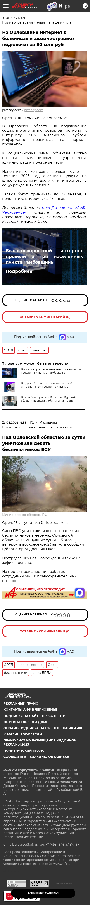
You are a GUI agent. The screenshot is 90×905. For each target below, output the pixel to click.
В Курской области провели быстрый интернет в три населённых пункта (46, 385)
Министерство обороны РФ (24, 515)
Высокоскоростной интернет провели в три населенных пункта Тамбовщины (44, 256)
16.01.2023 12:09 (13, 18)
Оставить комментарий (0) (45, 317)
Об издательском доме (25, 722)
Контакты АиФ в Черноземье (30, 710)
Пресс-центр (53, 716)
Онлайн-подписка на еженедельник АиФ (42, 728)
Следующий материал (43, 893)
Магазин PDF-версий (22, 734)
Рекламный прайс (20, 703)
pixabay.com (33, 110)
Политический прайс (23, 751)
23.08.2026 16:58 (14, 423)
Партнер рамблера (64, 883)
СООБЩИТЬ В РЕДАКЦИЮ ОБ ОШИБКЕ (36, 757)
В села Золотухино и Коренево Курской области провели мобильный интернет (48, 399)
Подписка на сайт (20, 716)
